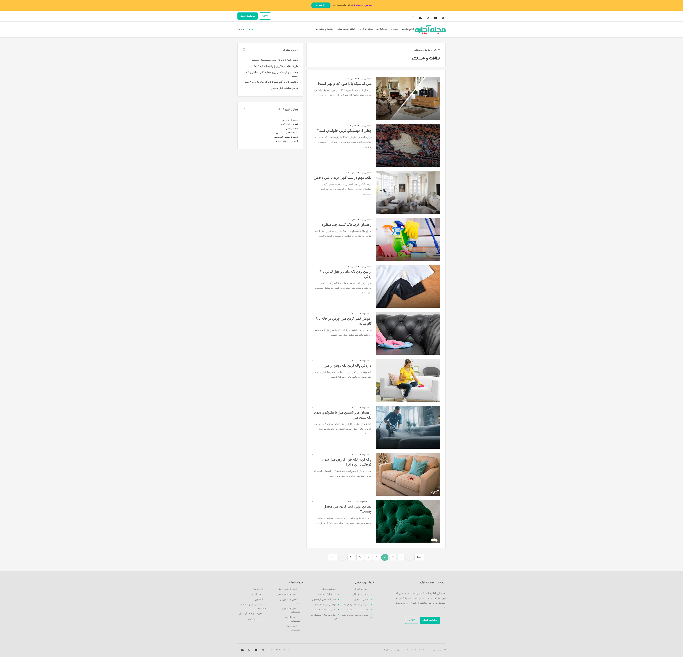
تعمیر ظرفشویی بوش (287, 589)
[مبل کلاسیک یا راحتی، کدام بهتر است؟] (408, 98)
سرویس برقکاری (255, 619)
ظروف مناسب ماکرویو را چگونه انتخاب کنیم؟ (276, 66)
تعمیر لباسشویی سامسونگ (291, 610)
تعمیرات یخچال (361, 599)
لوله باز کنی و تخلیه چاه (325, 604)
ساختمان (383, 29)
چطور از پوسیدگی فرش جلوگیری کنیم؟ (344, 131)
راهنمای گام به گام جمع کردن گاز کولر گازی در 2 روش (271, 82)
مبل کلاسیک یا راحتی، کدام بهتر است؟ (345, 84)
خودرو (396, 29)
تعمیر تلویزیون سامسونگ (292, 619)
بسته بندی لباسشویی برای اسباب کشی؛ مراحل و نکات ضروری (271, 74)
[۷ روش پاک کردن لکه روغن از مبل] (408, 380)
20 (351, 557)
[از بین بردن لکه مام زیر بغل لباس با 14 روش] (408, 286)
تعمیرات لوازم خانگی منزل (251, 613)
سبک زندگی (367, 29)
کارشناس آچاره (365, 79)
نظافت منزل (257, 589)
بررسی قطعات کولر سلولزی (284, 88)
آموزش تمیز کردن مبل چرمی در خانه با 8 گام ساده (344, 321)
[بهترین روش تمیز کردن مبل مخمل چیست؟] (408, 521)
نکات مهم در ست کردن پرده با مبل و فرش (343, 178)
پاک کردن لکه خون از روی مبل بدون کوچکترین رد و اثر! (347, 462)
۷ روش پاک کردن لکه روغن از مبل (348, 366)
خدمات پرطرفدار (326, 29)
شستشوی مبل (329, 589)
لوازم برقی (409, 29)
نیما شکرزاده (366, 313)
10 (360, 557)
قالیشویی (258, 599)
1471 (266, 16)
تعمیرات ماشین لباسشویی (323, 599)
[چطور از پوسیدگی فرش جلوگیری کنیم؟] (408, 145)
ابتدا (419, 557)
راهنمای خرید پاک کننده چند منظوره (347, 225)
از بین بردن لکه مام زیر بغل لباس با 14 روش (345, 274)
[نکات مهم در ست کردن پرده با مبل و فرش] (408, 192)
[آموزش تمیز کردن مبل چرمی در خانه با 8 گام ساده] (408, 333)
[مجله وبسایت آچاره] (430, 29)
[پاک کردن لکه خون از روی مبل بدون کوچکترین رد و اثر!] (408, 474)
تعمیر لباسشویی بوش (287, 594)
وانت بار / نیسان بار (326, 594)
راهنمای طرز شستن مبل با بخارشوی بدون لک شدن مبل (343, 415)
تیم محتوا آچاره (365, 501)
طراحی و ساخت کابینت (325, 610)
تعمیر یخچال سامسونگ (292, 628)
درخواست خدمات (247, 16)
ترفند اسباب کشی (346, 29)
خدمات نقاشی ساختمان (357, 610)
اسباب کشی (257, 594)
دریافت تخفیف (321, 5)
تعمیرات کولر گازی (360, 594)
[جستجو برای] (251, 29)
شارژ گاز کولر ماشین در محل (355, 604)
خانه (435, 50)
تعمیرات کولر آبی (360, 589)
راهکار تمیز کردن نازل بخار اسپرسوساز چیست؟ (275, 60)
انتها (333, 557)
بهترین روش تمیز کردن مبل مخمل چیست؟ (348, 509)
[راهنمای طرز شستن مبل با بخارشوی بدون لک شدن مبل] (408, 427)
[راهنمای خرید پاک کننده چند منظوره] (408, 239)
